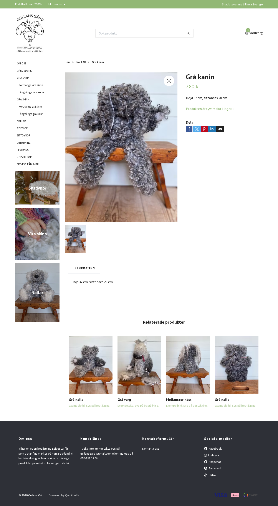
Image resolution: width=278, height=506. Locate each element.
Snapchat (214, 462)
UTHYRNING (24, 142)
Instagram (214, 455)
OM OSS (21, 63)
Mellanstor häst (179, 399)
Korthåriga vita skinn (31, 85)
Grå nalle (76, 399)
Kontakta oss (150, 448)
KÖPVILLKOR (24, 157)
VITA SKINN (23, 77)
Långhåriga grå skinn (31, 114)
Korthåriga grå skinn (31, 106)
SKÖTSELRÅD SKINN (28, 164)
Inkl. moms (55, 4)
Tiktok (212, 475)
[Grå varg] (139, 365)
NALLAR (21, 121)
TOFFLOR (22, 128)
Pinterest (214, 468)
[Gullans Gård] (30, 33)
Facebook (215, 448)
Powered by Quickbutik (64, 495)
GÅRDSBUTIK (24, 70)
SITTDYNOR (23, 135)
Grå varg (124, 399)
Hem (68, 62)
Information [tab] (84, 268)
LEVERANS (22, 150)
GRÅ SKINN (23, 99)
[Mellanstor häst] (188, 365)
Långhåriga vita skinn (31, 92)
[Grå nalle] (91, 365)
